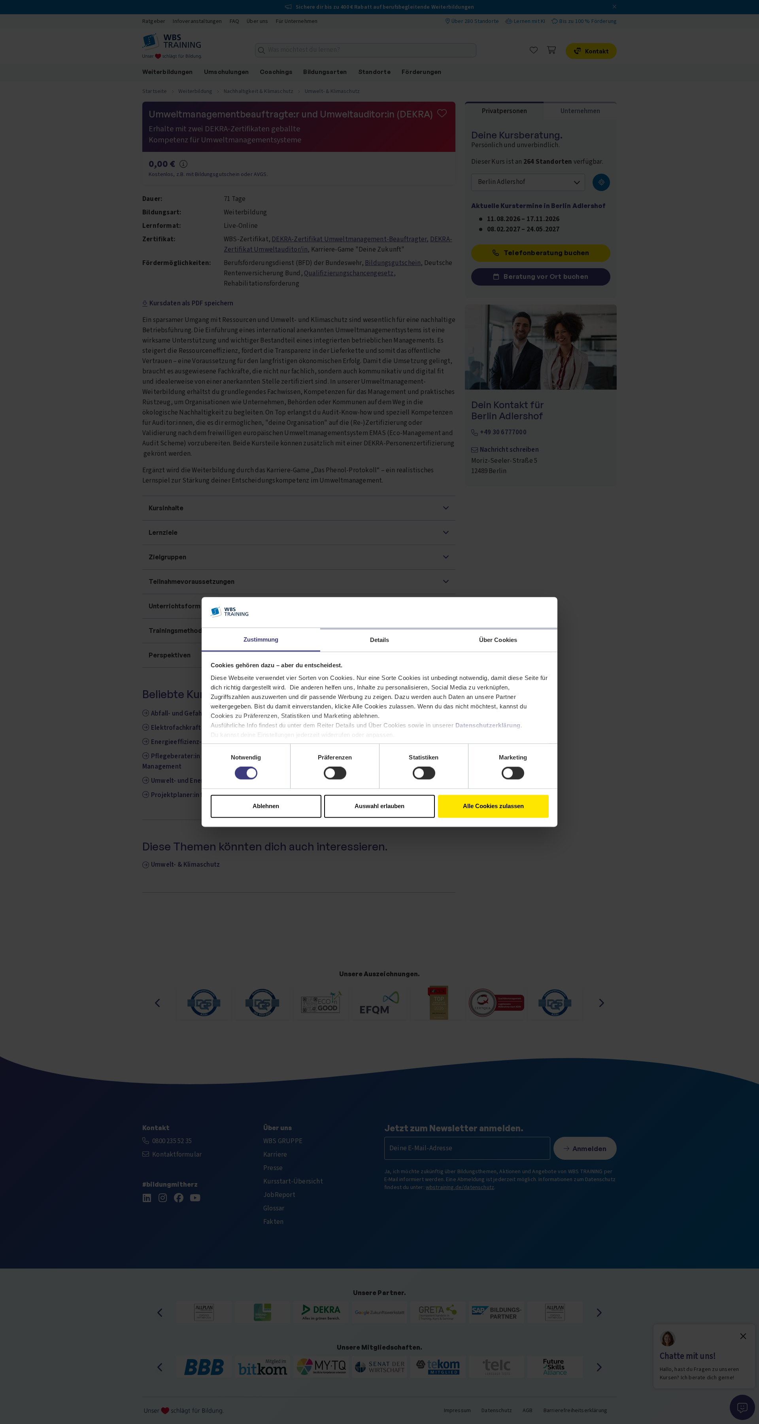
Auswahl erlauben (379, 806)
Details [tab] (379, 639)
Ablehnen (266, 806)
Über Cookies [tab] (498, 639)
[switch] (335, 773)
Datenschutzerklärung (488, 725)
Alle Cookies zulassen (493, 806)
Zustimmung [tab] (261, 639)
